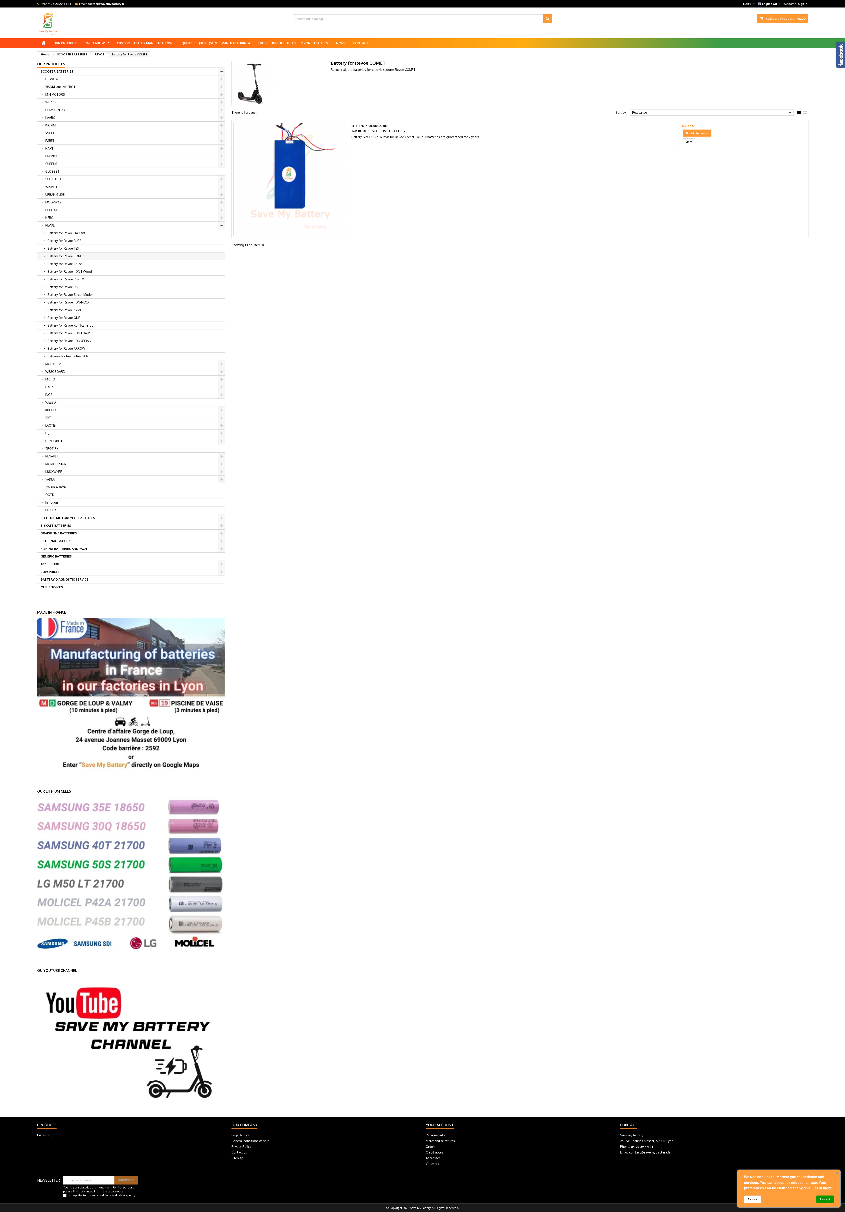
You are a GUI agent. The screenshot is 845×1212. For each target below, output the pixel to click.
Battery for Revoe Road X (66, 279)
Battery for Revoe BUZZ (65, 241)
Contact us (239, 1152)
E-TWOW (52, 79)
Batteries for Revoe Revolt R (68, 356)
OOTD (49, 495)
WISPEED (51, 187)
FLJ (47, 433)
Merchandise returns (440, 1141)
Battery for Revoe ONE (64, 318)
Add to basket (697, 133)
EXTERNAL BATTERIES (57, 541)
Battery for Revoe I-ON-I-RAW (69, 333)
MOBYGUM (53, 364)
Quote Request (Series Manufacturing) (216, 43)
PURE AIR (51, 210)
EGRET (50, 141)
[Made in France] (131, 694)
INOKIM (50, 125)
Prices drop (45, 1135)
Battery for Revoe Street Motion (71, 294)
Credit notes (434, 1152)
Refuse (752, 1199)
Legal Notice (240, 1135)
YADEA (50, 479)
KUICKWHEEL (54, 471)
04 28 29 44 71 (61, 3)
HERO (49, 217)
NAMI (49, 148)
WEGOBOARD (55, 371)
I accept (825, 1199)
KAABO (50, 117)
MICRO (50, 379)
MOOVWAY (53, 202)
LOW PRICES (50, 572)
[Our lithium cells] (131, 873)
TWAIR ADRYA (55, 487)
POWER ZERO (55, 110)
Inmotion (51, 502)
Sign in (802, 3)
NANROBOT (53, 441)
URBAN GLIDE (54, 194)
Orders (430, 1146)
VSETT (50, 133)
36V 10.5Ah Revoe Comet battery (378, 131)
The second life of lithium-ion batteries (293, 43)
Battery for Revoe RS (63, 287)
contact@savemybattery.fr (106, 3)
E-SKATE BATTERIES (56, 525)
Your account (440, 1125)
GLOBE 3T (52, 171)
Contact (360, 43)
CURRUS (51, 164)
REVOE (50, 225)
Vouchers (432, 1164)
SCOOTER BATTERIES (57, 71)
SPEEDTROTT (55, 179)
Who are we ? (97, 43)
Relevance (712, 112)
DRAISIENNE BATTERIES (59, 533)
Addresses (433, 1158)
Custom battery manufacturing (145, 43)
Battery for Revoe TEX (63, 248)
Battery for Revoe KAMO (65, 310)
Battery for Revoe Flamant (66, 233)
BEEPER (50, 510)
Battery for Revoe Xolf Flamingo (71, 325)
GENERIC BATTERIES (56, 556)
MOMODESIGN (55, 464)
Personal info (435, 1135)
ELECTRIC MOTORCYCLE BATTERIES (68, 518)
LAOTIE (50, 425)
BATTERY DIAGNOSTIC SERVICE (64, 579)
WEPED (50, 102)
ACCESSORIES (51, 564)
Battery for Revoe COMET (66, 256)
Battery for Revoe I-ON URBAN (69, 341)
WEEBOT (51, 402)
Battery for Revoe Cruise (65, 264)
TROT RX (51, 448)
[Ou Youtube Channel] (131, 1042)
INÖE (48, 395)
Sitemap (237, 1158)
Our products (65, 43)
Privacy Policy (241, 1146)
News (340, 43)
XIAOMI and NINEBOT (60, 87)
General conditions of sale (250, 1141)
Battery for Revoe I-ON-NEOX (68, 302)
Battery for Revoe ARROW (66, 348)
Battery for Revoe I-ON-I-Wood (70, 271)
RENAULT (51, 456)
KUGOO (50, 410)
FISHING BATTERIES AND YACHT (65, 548)
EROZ (49, 387)
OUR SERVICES (52, 587)
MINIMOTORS (55, 94)
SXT (48, 418)
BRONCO (51, 156)
